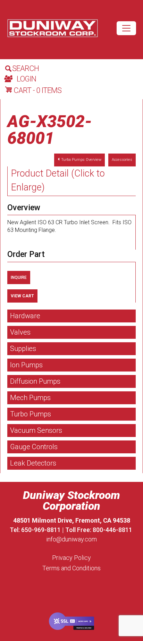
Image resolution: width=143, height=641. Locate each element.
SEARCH (25, 68)
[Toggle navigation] (126, 28)
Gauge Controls (34, 447)
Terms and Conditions (71, 568)
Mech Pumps (30, 397)
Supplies (23, 348)
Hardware (25, 316)
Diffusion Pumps (35, 381)
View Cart (22, 296)
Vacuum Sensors (36, 430)
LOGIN (26, 79)
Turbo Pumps (30, 414)
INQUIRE (19, 277)
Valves (20, 332)
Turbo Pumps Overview (81, 159)
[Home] (52, 28)
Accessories (122, 159)
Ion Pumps (26, 365)
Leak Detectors (33, 463)
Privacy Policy (71, 557)
